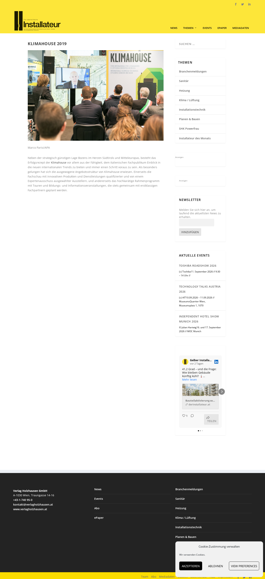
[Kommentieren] (191, 419)
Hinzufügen (190, 232)
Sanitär (184, 81)
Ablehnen (215, 566)
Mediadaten (240, 28)
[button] (179, 392)
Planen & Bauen (189, 119)
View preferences (244, 566)
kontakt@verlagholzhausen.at (33, 504)
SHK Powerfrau (189, 128)
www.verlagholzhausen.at (30, 509)
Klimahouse (58, 162)
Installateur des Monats (195, 138)
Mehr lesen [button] (189, 379)
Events (207, 28)
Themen (188, 28)
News (173, 28)
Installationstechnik (192, 109)
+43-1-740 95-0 (22, 500)
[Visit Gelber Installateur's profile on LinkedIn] (185, 362)
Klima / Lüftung (189, 100)
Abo (97, 508)
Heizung (184, 90)
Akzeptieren (191, 566)
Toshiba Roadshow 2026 (198, 265)
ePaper (222, 28)
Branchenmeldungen (193, 71)
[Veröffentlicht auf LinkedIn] (216, 361)
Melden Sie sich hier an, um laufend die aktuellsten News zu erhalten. (200, 213)
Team (144, 576)
